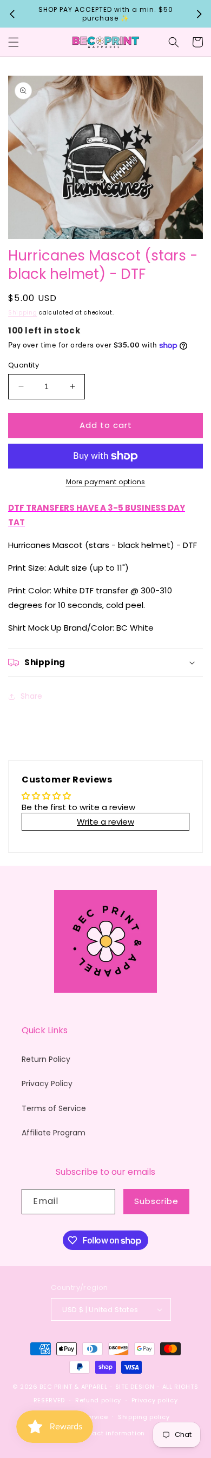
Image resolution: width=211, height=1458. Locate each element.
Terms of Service (54, 1108)
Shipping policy (144, 1417)
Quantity (23, 365)
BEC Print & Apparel (73, 1386)
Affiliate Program (53, 1132)
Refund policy (98, 1400)
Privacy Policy (47, 1083)
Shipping (22, 313)
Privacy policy (154, 1400)
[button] (13, 42)
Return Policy (46, 1059)
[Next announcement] (199, 14)
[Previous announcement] (12, 14)
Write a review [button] (105, 821)
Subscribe (156, 1201)
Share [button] (31, 696)
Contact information (110, 1433)
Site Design (135, 1386)
